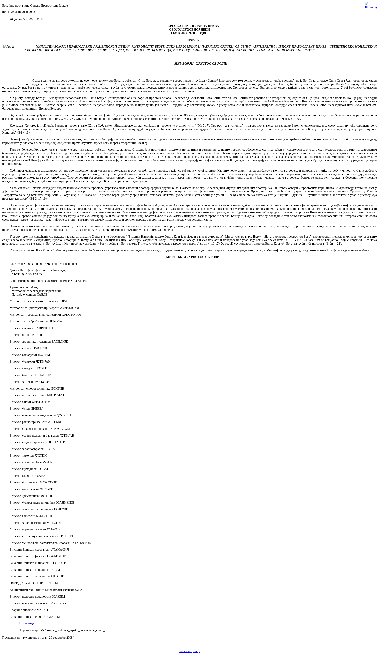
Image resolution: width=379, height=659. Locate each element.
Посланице (26, 623)
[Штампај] (371, 4)
